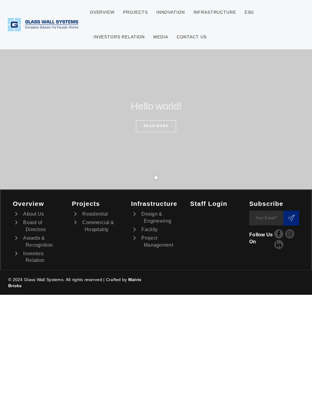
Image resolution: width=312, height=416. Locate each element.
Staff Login (208, 203)
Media (160, 36)
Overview (102, 12)
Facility (149, 229)
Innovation (170, 12)
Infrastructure (214, 12)
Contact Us (192, 36)
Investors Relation (119, 36)
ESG (249, 12)
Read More (156, 126)
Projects (135, 12)
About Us (33, 214)
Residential (95, 214)
